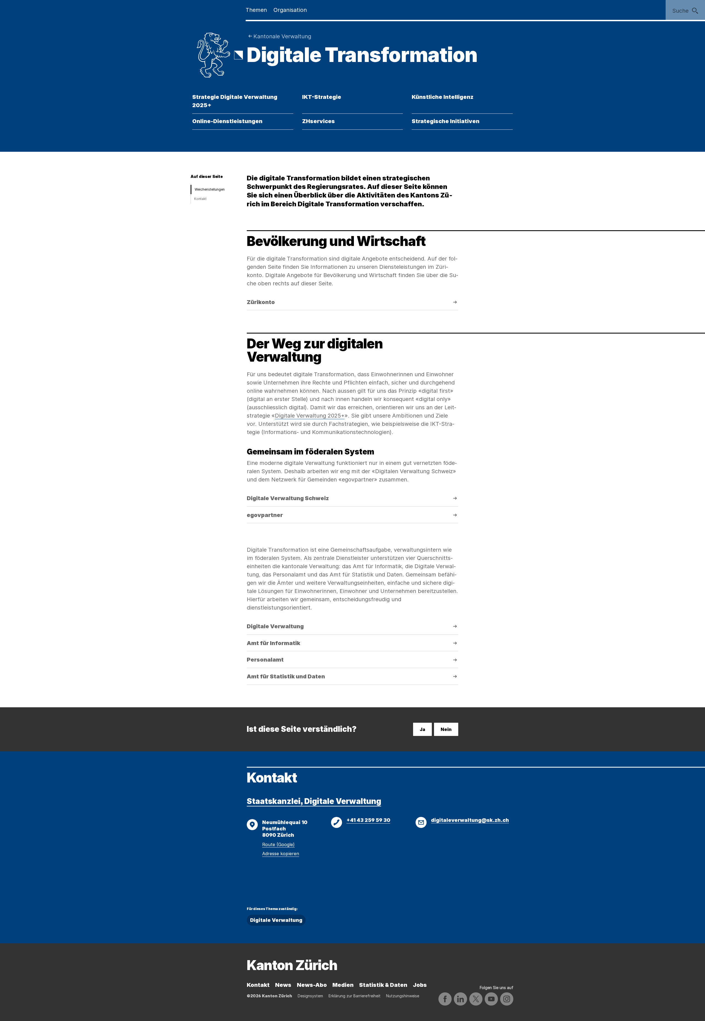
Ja (422, 729)
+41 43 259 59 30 (368, 820)
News (283, 985)
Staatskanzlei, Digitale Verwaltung (314, 801)
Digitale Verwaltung (276, 920)
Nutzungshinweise (402, 995)
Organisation (290, 10)
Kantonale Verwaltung (282, 36)
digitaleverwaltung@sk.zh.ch (470, 820)
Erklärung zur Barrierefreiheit (355, 995)
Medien (343, 985)
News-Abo (312, 985)
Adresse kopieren (280, 853)
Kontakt (200, 199)
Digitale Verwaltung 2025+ (310, 415)
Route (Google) (278, 844)
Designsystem (310, 995)
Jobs (420, 985)
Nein (446, 729)
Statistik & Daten (383, 985)
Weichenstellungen (210, 189)
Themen (256, 10)
